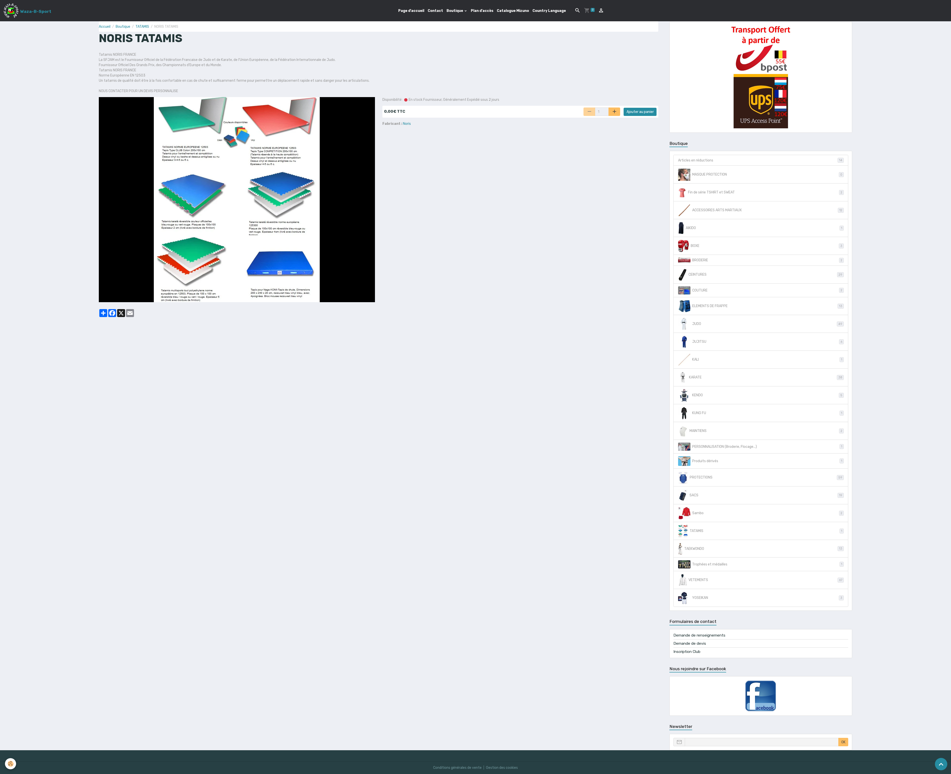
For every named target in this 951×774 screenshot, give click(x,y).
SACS (765, 495)
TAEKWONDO (763, 549)
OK (843, 742)
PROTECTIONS (766, 477)
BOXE (766, 246)
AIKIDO (764, 228)
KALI (767, 359)
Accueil (104, 27)
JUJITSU (767, 342)
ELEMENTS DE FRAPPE (767, 306)
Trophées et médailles (767, 564)
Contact (435, 11)
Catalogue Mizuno (513, 11)
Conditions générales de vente (457, 768)
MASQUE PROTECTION (767, 174)
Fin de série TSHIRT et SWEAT (765, 192)
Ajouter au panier (640, 112)
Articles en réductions (760, 160)
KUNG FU (767, 413)
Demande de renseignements (699, 635)
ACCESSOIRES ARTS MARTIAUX (767, 210)
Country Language (549, 11)
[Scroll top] (941, 764)
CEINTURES (765, 274)
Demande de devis (689, 643)
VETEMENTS (765, 580)
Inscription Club (686, 651)
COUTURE (767, 290)
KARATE (765, 377)
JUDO (767, 324)
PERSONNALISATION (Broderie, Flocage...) (767, 447)
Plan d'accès (482, 11)
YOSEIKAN (767, 598)
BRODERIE (767, 260)
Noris (407, 124)
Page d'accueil (411, 11)
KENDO (767, 395)
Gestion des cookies (502, 768)
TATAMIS (142, 27)
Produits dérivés (767, 461)
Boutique (455, 11)
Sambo (767, 513)
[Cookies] (10, 763)
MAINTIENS (765, 431)
